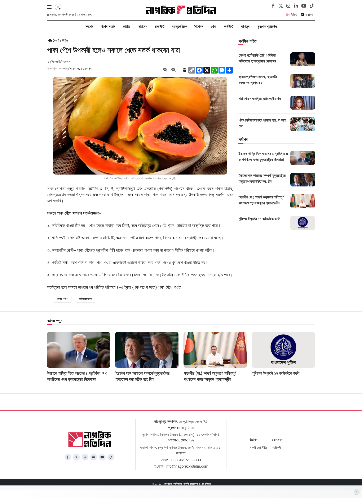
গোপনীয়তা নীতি (258, 448)
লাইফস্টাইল (61, 40)
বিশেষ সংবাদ (108, 27)
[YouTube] (303, 6)
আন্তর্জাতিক (179, 27)
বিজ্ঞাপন (253, 440)
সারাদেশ (142, 27)
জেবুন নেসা (181, 428)
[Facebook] (272, 6)
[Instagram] (288, 6)
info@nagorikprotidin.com (186, 466)
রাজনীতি (159, 27)
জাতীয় (126, 27)
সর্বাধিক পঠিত (247, 41)
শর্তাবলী (276, 448)
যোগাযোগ (277, 440)
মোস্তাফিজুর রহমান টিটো (181, 421)
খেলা (213, 27)
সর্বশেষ (89, 27)
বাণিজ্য (245, 27)
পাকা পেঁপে (62, 299)
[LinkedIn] (296, 6)
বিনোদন (198, 27)
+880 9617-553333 (185, 460)
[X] (280, 6)
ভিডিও (294, 14)
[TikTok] (311, 6)
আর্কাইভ (308, 14)
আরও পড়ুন (54, 320)
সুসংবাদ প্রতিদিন (267, 27)
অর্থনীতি (228, 27)
